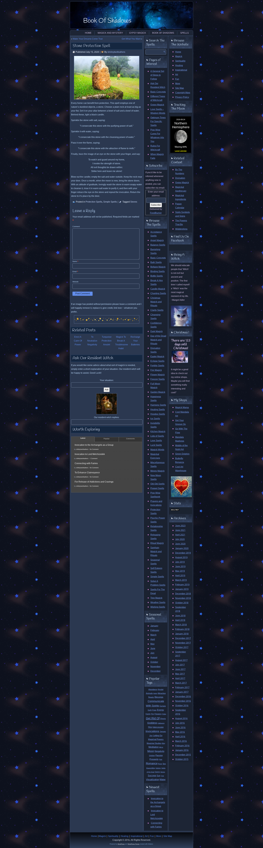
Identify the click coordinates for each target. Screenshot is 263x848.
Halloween (161, 723)
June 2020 (180, 544)
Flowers (158, 714)
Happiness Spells (155, 398)
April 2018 (180, 620)
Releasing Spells (155, 537)
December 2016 (183, 696)
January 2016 (181, 750)
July (152, 653)
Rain (160, 759)
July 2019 (180, 562)
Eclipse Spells (157, 361)
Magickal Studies (154, 743)
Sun (158, 776)
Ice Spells (155, 419)
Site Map (179, 88)
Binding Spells (157, 271)
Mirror (161, 747)
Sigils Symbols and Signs (182, 214)
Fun (177, 79)
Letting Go (157, 735)
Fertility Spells (157, 366)
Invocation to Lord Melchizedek (90, 454)
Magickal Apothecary (180, 189)
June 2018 (180, 616)
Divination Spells (155, 350)
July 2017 (180, 665)
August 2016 (181, 718)
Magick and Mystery (110, 33)
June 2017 (180, 669)
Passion (159, 755)
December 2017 (183, 638)
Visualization (152, 780)
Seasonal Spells (155, 562)
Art (176, 74)
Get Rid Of (153, 718)
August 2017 (181, 660)
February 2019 (182, 585)
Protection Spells (94, 202)
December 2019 (183, 553)
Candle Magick (157, 289)
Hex (150, 727)
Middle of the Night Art (181, 447)
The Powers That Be (181, 222)
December (155, 671)
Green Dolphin (182, 454)
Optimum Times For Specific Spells (158, 121)
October (154, 662)
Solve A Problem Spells (157, 583)
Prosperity (154, 759)
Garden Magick (157, 392)
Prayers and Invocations (156, 503)
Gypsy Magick (137, 33)
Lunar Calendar (181, 151)
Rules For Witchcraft (155, 148)
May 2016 (180, 732)
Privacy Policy (182, 97)
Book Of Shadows (107, 20)
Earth (150, 710)
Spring (157, 772)
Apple (155, 693)
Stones (133, 202)
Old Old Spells (157, 484)
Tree (162, 776)
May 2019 (180, 571)
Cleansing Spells (155, 316)
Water (163, 780)
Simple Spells (110, 202)
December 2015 (183, 755)
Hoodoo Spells (157, 414)
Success (152, 776)
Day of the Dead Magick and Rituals (158, 340)
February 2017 (182, 687)
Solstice (158, 768)
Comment (76, 226)
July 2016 (180, 723)
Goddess (152, 723)
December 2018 (183, 594)
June (152, 648)
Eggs (154, 710)
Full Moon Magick (155, 386)
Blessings (159, 697)
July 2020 (180, 539)
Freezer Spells (157, 379)
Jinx (151, 735)
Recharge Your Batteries (135, 341)
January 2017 (181, 692)
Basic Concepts (158, 92)
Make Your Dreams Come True (88, 39)
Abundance (152, 689)
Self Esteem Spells (156, 570)
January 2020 (181, 548)
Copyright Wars (182, 93)
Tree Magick (156, 598)
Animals (149, 693)
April (152, 639)
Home (88, 33)
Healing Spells (157, 410)
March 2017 (181, 683)
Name (75, 261)
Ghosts (163, 718)
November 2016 (183, 701)
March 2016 (181, 741)
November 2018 (183, 598)
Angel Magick (157, 240)
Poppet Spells (157, 488)
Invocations (152, 731)
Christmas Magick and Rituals (156, 302)
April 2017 (180, 678)
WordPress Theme (133, 844)
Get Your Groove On (180, 422)
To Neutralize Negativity (92, 341)
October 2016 (181, 706)
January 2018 (181, 634)
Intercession (158, 727)
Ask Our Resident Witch (157, 85)
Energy (160, 710)
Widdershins (181, 229)
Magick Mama (182, 407)
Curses (163, 706)
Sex (164, 763)
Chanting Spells (158, 293)
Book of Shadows (163, 33)
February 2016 (182, 746)
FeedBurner (156, 213)
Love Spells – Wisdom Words (157, 111)
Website (75, 282)
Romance (152, 763)
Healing (179, 65)
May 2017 (180, 674)
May (152, 644)
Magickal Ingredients (180, 197)
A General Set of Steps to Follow (157, 75)
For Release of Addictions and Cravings (94, 482)
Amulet (160, 689)
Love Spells (156, 441)
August (153, 657)
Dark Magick (156, 331)
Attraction (162, 693)
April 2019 (180, 576)
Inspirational (181, 70)
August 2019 (181, 557)
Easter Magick (157, 357)
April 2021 (180, 535)
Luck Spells (156, 445)
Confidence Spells (156, 325)
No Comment (94, 449)
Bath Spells (156, 262)
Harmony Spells (158, 405)
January (154, 626)
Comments (130, 438)
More (177, 84)
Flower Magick (157, 375)
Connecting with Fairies (86, 463)
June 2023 (180, 526)
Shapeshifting (150, 768)
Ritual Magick (157, 543)
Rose (160, 763)
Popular (107, 438)
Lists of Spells (157, 436)
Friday (164, 714)
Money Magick (157, 471)
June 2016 (180, 728)
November (155, 667)
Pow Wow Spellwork (155, 495)
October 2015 (181, 759)
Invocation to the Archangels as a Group (94, 445)
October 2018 (181, 603)
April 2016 (180, 737)
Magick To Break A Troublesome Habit (121, 342)
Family (148, 714)
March (153, 635)
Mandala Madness (179, 439)
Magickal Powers (156, 739)
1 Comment (93, 458)
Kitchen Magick (157, 431)
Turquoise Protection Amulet (107, 341)
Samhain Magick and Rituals (156, 551)
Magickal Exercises (155, 456)
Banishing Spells (155, 251)
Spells (184, 33)
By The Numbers (179, 171)
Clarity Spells (156, 310)
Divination (180, 178)
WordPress (121, 844)
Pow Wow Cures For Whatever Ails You (157, 135)
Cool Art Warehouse (180, 469)
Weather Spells (157, 602)
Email (75, 271)
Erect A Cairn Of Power (78, 341)
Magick (178, 56)
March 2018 (181, 625)
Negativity (159, 751)
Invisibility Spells (155, 425)
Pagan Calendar (179, 206)
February (154, 630)
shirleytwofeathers (116, 52)
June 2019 (180, 566)
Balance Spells (157, 245)
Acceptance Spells (156, 234)
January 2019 (181, 589)
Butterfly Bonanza (179, 460)
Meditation (153, 747)
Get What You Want (131, 39)
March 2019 (181, 580)
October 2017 (181, 647)
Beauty (151, 697)
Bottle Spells (156, 276)
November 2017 (183, 643)
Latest (82, 438)
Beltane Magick (157, 267)
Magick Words (157, 450)
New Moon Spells (155, 477)
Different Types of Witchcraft (157, 98)
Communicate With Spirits (155, 703)
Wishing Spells (157, 607)
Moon (150, 751)
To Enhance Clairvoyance (87, 473)
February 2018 (182, 629)
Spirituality (180, 61)
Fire (152, 714)
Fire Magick (156, 370)
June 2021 (180, 530)
